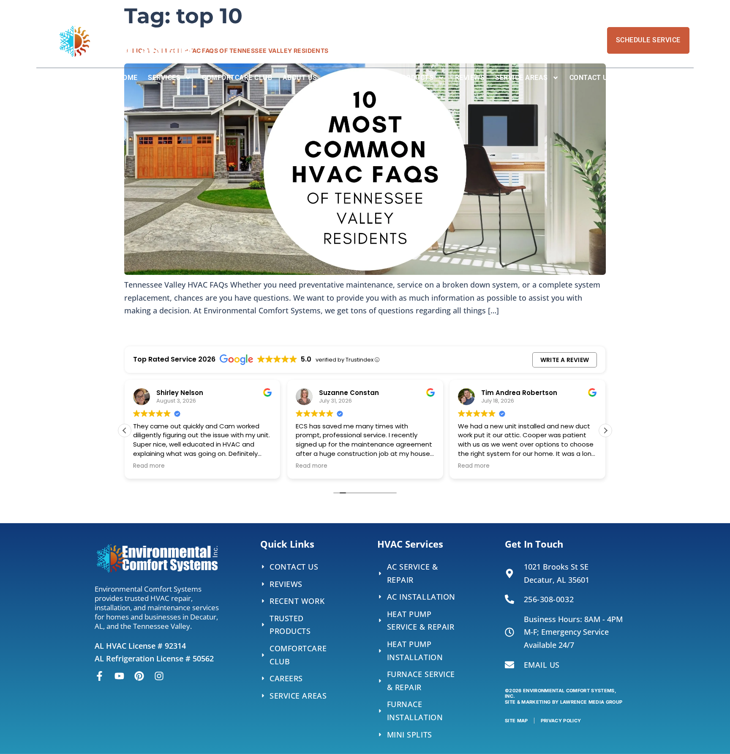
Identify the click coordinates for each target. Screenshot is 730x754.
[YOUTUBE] (119, 676)
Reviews (470, 78)
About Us (300, 78)
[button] (605, 430)
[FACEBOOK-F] (99, 676)
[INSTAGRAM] (159, 676)
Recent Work (363, 78)
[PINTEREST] (139, 676)
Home (128, 78)
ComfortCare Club (237, 78)
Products (415, 78)
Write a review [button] (564, 360)
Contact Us (591, 78)
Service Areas (521, 78)
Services (164, 78)
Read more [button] (149, 466)
